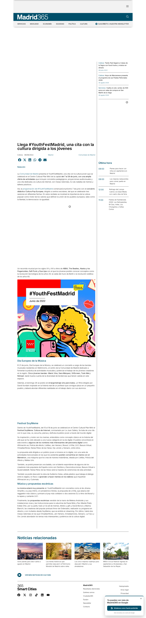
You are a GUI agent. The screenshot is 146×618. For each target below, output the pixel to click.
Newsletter (87, 603)
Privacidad (125, 593)
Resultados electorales (91, 589)
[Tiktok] (36, 595)
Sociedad (60, 24)
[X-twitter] (24, 595)
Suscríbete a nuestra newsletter (113, 24)
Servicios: (102, 88)
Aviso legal (125, 590)
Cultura (83, 24)
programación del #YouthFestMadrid (38, 189)
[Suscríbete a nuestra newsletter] (96, 24)
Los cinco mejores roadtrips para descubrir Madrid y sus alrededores (87, 564)
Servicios (21, 24)
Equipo (85, 599)
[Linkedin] (42, 595)
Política (72, 24)
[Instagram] (30, 595)
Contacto (86, 607)
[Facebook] (18, 595)
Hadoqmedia (124, 586)
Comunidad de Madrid (87, 155)
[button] (19, 160)
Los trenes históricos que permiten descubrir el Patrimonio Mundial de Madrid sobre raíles (58, 564)
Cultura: (101, 63)
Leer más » (20, 566)
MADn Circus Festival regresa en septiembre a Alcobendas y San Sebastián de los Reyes (115, 564)
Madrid (50, 155)
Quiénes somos (88, 592)
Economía (47, 24)
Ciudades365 (88, 596)
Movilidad (34, 24)
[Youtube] (48, 595)
